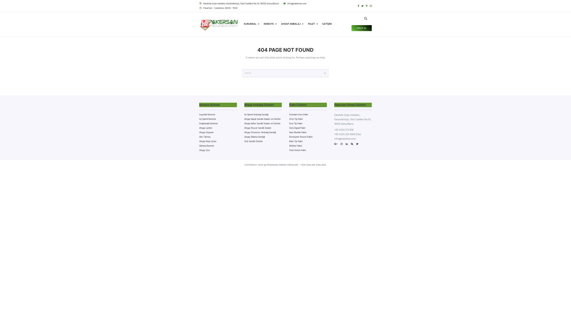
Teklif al (362, 28)
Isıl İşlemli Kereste (207, 119)
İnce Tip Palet (295, 123)
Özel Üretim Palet (297, 150)
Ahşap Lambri (205, 128)
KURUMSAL (250, 23)
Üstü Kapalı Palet (297, 128)
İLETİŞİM (327, 23)
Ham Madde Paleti (298, 132)
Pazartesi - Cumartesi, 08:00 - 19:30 (220, 8)
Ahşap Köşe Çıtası (207, 141)
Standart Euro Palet (298, 115)
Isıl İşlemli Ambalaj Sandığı (256, 115)
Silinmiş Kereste (206, 146)
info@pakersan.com (296, 3)
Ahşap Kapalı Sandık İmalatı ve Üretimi (262, 119)
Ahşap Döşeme (206, 132)
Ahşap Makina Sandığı (254, 137)
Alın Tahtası (205, 137)
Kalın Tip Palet (296, 141)
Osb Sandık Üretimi (253, 141)
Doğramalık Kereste (208, 123)
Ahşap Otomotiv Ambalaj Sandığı (260, 132)
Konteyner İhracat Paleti (301, 137)
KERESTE (269, 23)
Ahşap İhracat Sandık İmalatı (257, 128)
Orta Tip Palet (296, 119)
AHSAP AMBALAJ (291, 23)
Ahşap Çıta (204, 150)
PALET (311, 23)
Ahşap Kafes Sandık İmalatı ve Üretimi (262, 123)
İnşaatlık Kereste (207, 115)
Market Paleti (295, 146)
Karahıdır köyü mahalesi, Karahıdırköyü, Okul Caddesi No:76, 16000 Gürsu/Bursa (241, 3)
